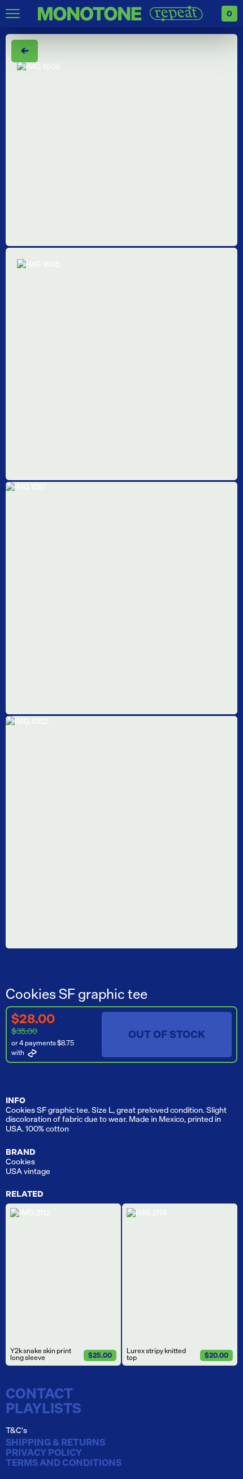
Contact (39, 1393)
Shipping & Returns (55, 1443)
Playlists (43, 1408)
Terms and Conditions (64, 1463)
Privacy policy (44, 1453)
